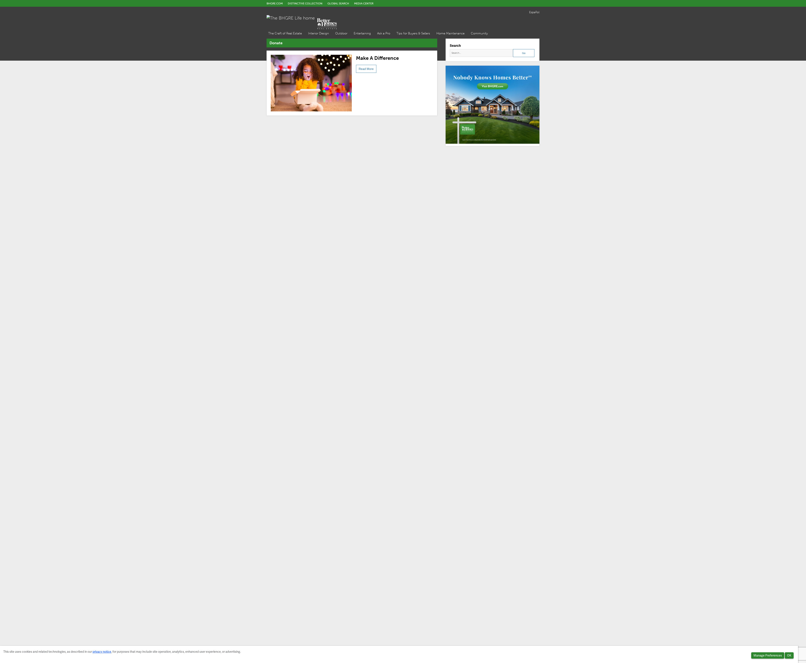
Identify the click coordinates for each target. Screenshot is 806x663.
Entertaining (362, 33)
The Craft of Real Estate (285, 33)
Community (479, 33)
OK (789, 655)
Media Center (363, 3)
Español (534, 12)
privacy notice (102, 652)
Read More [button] (366, 68)
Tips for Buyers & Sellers (413, 33)
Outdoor (341, 33)
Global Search (338, 3)
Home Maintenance (450, 33)
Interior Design (318, 33)
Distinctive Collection (305, 3)
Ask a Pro (383, 33)
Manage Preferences (768, 655)
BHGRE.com (275, 3)
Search (455, 45)
